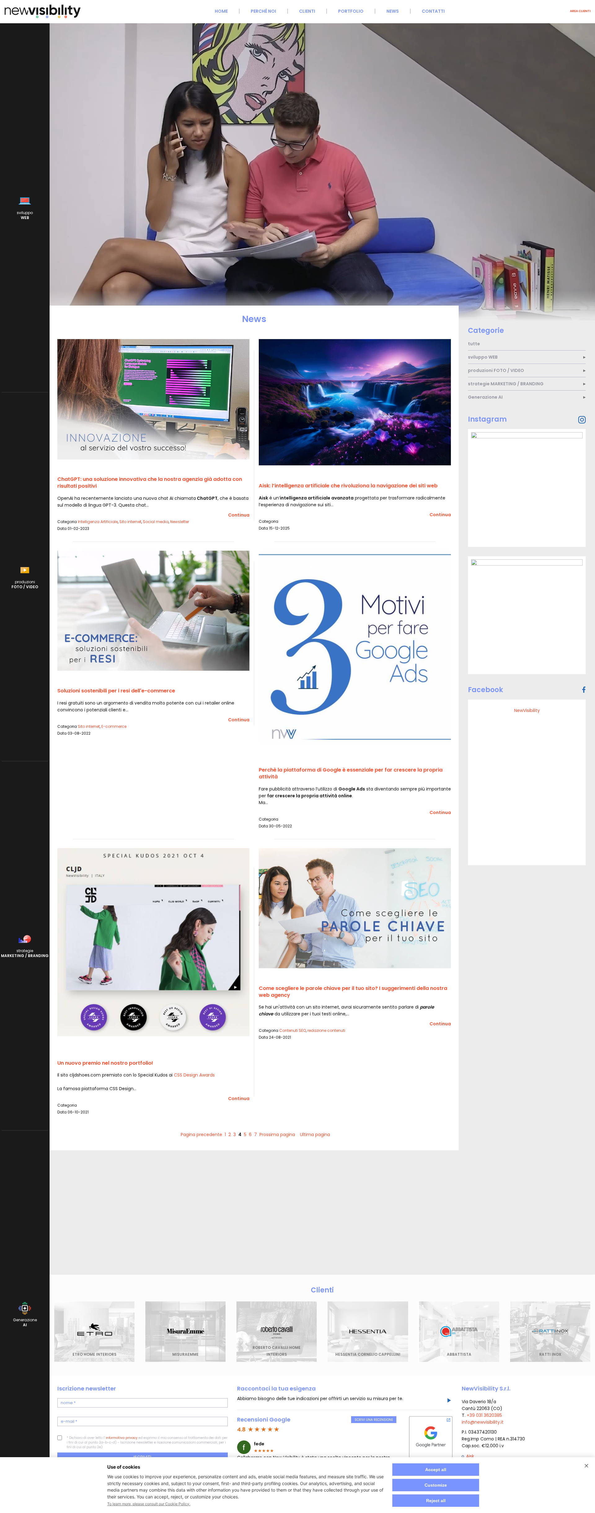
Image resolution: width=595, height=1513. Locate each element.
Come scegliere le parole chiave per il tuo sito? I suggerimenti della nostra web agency (353, 992)
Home (221, 11)
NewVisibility (527, 710)
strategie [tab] (506, 384)
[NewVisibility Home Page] (43, 17)
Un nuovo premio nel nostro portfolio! (105, 1063)
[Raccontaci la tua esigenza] (448, 1401)
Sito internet (130, 521)
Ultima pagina (315, 1134)
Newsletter (179, 521)
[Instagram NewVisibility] (582, 419)
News (392, 11)
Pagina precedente (201, 1134)
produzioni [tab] (496, 370)
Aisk (470, 1456)
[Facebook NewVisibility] (584, 690)
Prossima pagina (277, 1134)
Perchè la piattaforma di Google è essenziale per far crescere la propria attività (351, 773)
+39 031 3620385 (484, 1415)
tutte (474, 344)
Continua (238, 515)
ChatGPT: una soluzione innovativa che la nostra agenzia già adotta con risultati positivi (149, 483)
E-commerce (113, 726)
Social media (156, 521)
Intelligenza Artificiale (98, 521)
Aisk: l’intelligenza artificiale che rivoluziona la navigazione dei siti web (348, 485)
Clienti (307, 11)
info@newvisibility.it (483, 1422)
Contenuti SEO (292, 1030)
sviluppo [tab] (483, 357)
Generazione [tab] (485, 397)
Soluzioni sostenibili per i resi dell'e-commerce (116, 690)
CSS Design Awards (194, 1075)
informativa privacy (122, 1437)
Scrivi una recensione (374, 1419)
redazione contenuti (326, 1030)
